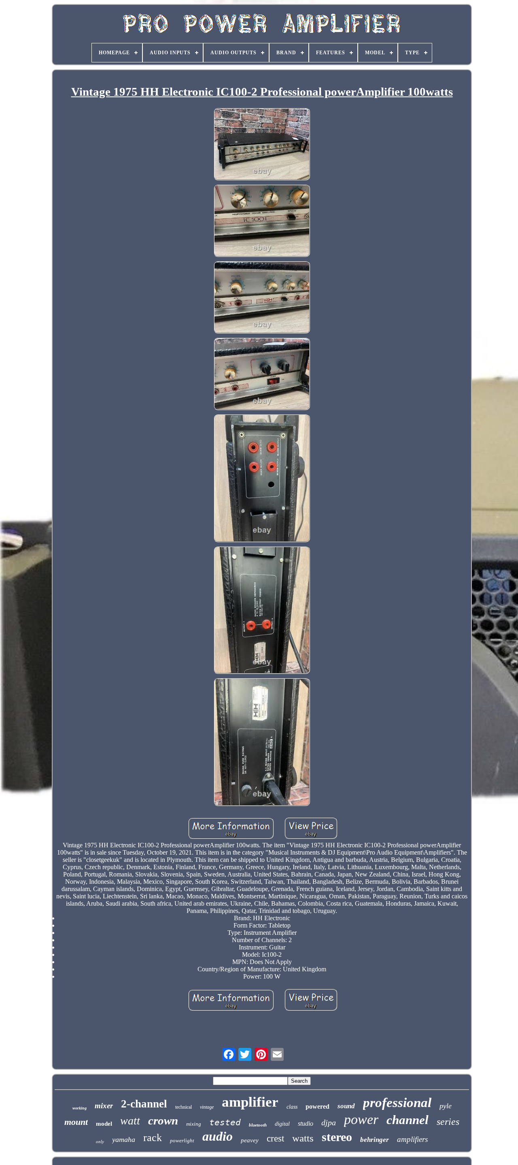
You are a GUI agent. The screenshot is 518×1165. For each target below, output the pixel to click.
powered (317, 1106)
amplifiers (412, 1139)
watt (130, 1120)
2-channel (144, 1104)
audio (217, 1136)
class (292, 1107)
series (448, 1121)
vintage (207, 1107)
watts (303, 1138)
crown (163, 1120)
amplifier (250, 1102)
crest (275, 1138)
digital (282, 1124)
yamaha (123, 1139)
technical (183, 1107)
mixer (104, 1105)
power (361, 1119)
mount (76, 1122)
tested (225, 1122)
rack (152, 1138)
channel (407, 1120)
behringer (374, 1140)
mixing (193, 1124)
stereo (337, 1137)
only (100, 1141)
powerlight (182, 1140)
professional (397, 1102)
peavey (250, 1140)
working (79, 1108)
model (104, 1123)
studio (305, 1123)
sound (346, 1106)
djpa (328, 1122)
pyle (445, 1106)
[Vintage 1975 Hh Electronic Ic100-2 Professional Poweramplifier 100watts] (261, 145)
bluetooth (258, 1124)
